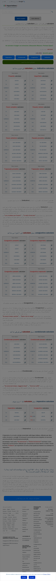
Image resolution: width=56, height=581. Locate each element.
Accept (32, 577)
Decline (24, 577)
